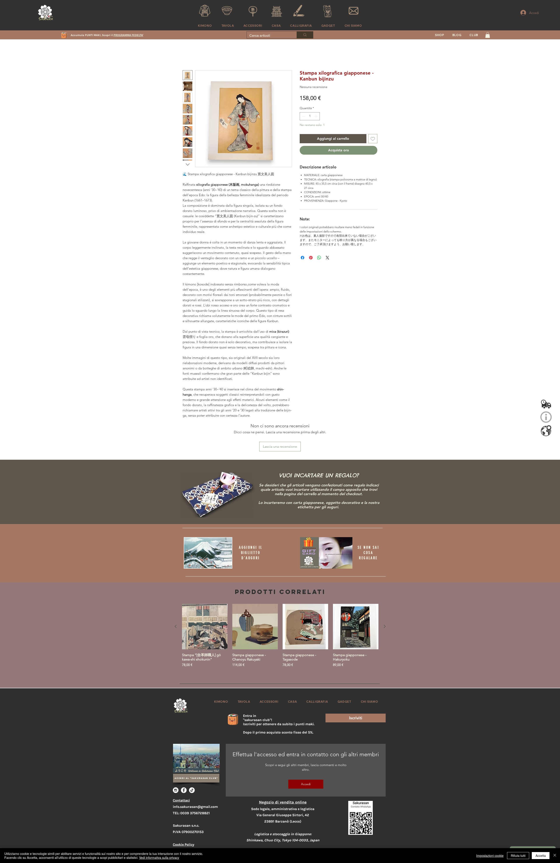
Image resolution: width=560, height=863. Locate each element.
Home (187, 55)
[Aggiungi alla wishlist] (372, 134)
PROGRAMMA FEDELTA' (128, 35)
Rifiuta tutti (518, 855)
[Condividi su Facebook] (302, 253)
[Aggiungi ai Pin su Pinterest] (310, 253)
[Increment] (316, 111)
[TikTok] (192, 762)
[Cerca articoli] (305, 34)
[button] (473, 35)
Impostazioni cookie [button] (490, 855)
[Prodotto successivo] (384, 598)
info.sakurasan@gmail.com (195, 778)
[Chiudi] (554, 856)
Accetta (541, 855)
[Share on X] (327, 253)
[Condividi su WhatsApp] (319, 253)
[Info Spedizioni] (546, 403)
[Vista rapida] (205, 598)
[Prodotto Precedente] (175, 598)
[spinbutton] (310, 111)
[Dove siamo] (546, 430)
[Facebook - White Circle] (184, 762)
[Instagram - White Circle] (175, 762)
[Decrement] (303, 111)
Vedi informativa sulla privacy (159, 857)
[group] (280, 611)
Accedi (306, 756)
